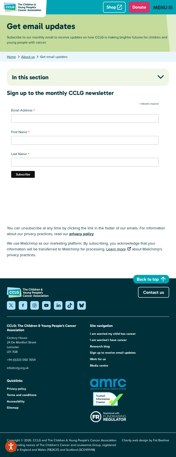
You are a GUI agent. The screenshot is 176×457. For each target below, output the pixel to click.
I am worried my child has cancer (113, 333)
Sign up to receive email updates (113, 352)
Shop (111, 7)
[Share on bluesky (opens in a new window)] (81, 305)
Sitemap (12, 407)
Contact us (153, 292)
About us (28, 56)
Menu (160, 8)
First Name (20, 132)
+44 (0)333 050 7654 (21, 359)
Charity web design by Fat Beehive (145, 440)
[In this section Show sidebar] (161, 77)
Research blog (100, 346)
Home (11, 56)
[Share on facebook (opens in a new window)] (23, 305)
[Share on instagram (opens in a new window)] (34, 305)
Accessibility (15, 401)
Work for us (98, 359)
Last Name (20, 154)
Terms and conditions (21, 395)
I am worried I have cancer (108, 340)
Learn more (116, 249)
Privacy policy (16, 388)
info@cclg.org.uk (18, 368)
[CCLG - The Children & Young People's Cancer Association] (24, 7)
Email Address (23, 110)
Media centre (99, 365)
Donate (139, 7)
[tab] (13, 56)
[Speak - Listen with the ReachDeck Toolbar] (11, 446)
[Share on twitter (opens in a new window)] (11, 305)
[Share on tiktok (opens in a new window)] (69, 305)
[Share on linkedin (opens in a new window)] (58, 305)
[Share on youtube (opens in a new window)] (46, 305)
